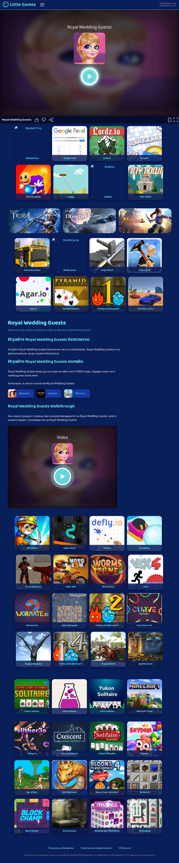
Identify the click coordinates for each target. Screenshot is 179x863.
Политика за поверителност (96, 848)
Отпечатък (125, 848)
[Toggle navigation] (42, 4)
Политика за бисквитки (61, 848)
